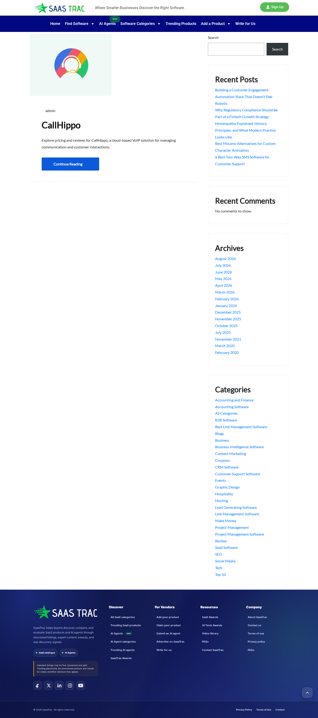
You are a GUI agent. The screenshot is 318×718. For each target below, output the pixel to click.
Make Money (225, 520)
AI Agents (70, 652)
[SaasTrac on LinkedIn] (59, 685)
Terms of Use (263, 709)
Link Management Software (237, 514)
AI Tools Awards (212, 625)
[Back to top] (307, 692)
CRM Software (227, 467)
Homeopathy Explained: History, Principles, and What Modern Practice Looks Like (245, 130)
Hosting (221, 500)
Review (221, 541)
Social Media (225, 561)
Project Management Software (239, 534)
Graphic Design (227, 487)
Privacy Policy (244, 709)
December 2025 (228, 312)
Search (213, 37)
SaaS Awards (210, 617)
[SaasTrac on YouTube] (80, 685)
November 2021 (228, 339)
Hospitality (224, 494)
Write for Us (245, 23)
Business (222, 440)
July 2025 (223, 332)
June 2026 (223, 272)
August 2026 (225, 258)
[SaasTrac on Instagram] (69, 685)
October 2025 (226, 325)
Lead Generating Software (236, 507)
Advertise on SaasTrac (170, 641)
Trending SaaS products (126, 625)
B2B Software (226, 420)
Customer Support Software (237, 474)
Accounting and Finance (234, 400)
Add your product (167, 617)
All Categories (226, 413)
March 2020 (225, 345)
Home (55, 23)
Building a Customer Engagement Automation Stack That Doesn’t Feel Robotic (243, 97)
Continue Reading (68, 164)
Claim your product (168, 625)
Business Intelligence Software (239, 446)
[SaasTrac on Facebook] (37, 685)
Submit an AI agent (168, 633)
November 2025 (228, 319)
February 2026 (227, 299)
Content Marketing (230, 453)
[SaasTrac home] (65, 612)
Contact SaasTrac (212, 650)
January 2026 (226, 305)
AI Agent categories (123, 641)
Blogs (219, 433)
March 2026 (225, 292)
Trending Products (181, 23)
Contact (280, 709)
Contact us (254, 625)
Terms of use (256, 633)
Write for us (164, 650)
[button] (274, 7)
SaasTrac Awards (121, 658)
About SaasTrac (257, 617)
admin (50, 110)
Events (220, 480)
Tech (218, 567)
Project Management (232, 527)
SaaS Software (226, 547)
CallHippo (61, 125)
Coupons (222, 460)
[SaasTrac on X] (48, 685)
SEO (218, 554)
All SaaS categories (123, 617)
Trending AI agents (123, 650)
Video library (210, 633)
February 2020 (227, 352)
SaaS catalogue (47, 652)
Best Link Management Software (241, 426)
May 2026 (223, 278)
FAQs (205, 641)
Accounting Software (232, 406)
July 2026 (223, 265)
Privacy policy (256, 641)
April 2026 (223, 285)
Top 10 (220, 574)
